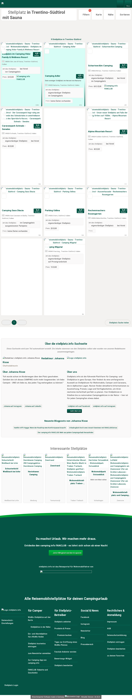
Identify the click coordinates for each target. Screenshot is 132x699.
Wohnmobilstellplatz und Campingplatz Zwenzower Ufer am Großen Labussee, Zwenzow (120, 494)
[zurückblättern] (7, 46)
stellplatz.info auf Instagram (104, 406)
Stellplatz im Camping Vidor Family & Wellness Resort (16, 56)
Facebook (85, 617)
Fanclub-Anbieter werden (65, 652)
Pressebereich (87, 644)
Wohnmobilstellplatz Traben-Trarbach (76, 482)
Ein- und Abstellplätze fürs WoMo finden (37, 635)
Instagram (85, 624)
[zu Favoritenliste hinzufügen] (4, 45)
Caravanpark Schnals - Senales (14, 127)
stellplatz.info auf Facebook (79, 406)
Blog (83, 638)
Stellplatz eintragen (115, 642)
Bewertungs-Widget (63, 659)
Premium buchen (64, 635)
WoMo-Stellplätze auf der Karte (39, 618)
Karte (98, 14)
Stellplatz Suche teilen (119, 323)
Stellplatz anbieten (62, 622)
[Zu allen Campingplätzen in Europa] (66, 584)
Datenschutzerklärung (116, 635)
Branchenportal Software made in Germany (48, 697)
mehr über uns (75, 411)
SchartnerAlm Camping (100, 65)
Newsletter (85, 631)
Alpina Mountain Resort (100, 131)
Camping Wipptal (54, 247)
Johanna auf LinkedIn (33, 406)
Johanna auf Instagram (13, 406)
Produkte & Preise (62, 628)
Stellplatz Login (11, 685)
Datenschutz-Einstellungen (7, 621)
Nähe (110, 14)
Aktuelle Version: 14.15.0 (90, 697)
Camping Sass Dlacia (13, 210)
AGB (109, 628)
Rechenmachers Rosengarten (96, 212)
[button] (6, 322)
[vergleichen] (4, 51)
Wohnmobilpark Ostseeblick (99, 473)
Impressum (112, 622)
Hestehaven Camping (33, 473)
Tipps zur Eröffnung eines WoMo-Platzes (65, 643)
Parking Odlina (52, 210)
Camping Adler (52, 76)
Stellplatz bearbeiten (63, 665)
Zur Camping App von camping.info (37, 661)
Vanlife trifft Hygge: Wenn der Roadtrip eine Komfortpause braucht (40, 428)
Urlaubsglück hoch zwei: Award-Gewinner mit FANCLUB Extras (93, 428)
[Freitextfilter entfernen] (120, 3)
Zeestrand (55, 466)
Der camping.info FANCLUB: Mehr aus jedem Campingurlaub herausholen (65, 432)
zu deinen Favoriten (115, 656)
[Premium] (126, 451)
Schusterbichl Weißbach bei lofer (11, 470)
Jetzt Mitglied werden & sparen (66, 553)
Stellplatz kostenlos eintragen (37, 645)
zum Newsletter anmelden (39, 653)
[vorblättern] (35, 46)
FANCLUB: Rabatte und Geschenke (38, 671)
